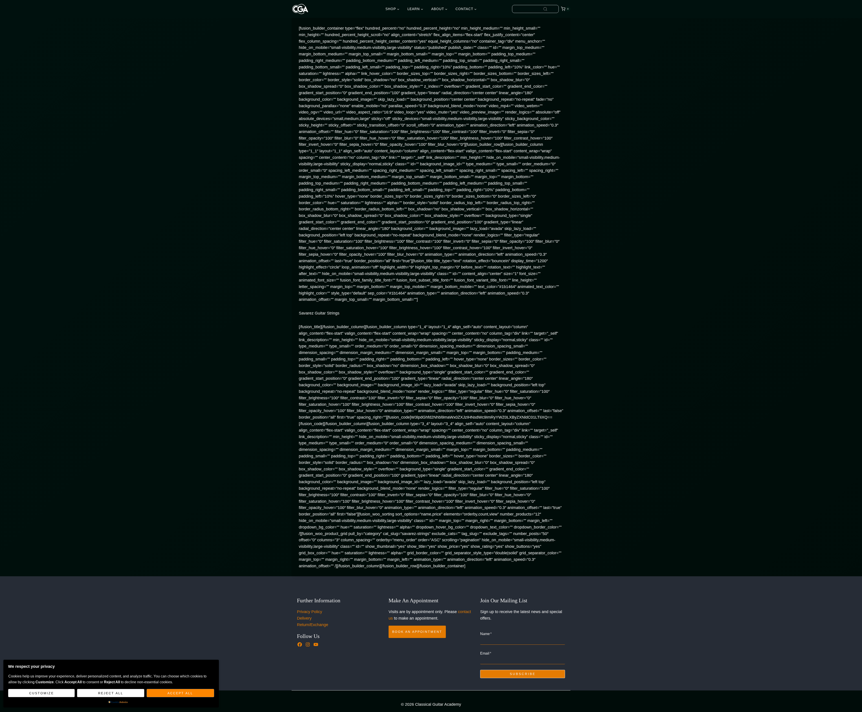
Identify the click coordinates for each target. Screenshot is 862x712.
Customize (41, 693)
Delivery (304, 618)
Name (486, 634)
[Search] (545, 9)
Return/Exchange (312, 624)
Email (485, 653)
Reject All (110, 693)
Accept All (180, 693)
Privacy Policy (309, 611)
